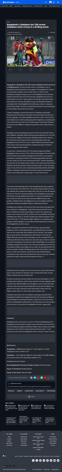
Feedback (26, 456)
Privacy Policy (47, 469)
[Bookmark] (31, 69)
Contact (21, 456)
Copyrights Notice (55, 469)
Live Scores (5, 6)
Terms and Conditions (37, 469)
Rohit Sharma (24, 439)
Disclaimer (56, 456)
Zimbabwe (19, 390)
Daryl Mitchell (24, 445)
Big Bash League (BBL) (38, 447)
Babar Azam (24, 441)
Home (8, 22)
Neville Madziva (40, 390)
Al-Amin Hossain (29, 390)
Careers (31, 456)
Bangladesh (11, 390)
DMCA (52, 456)
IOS (39, 386)
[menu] (58, 2)
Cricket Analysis (53, 443)
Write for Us (47, 456)
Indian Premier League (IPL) (38, 437)
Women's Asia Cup (27, 6)
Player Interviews (53, 439)
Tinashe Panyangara (52, 390)
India (9, 436)
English (17, 2)
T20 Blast (38, 449)
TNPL (45, 6)
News (11, 6)
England (9, 441)
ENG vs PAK (17, 6)
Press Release (53, 436)
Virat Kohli (23, 443)
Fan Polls (53, 445)
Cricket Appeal (52, 441)
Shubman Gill (24, 436)
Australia (9, 439)
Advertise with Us (38, 456)
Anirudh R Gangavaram (13, 32)
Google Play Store (46, 386)
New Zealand (9, 443)
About (16, 456)
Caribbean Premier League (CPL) (38, 441)
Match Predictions (54, 6)
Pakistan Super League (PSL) (38, 444)
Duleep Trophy (38, 6)
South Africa (9, 445)
